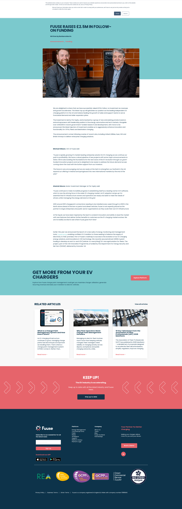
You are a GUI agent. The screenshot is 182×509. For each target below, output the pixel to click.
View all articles (141, 304)
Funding (69, 42)
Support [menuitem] (74, 438)
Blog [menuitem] (96, 433)
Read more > (42, 355)
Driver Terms (65, 493)
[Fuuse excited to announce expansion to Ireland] (51, 334)
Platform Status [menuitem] (77, 440)
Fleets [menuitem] (74, 435)
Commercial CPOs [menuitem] (78, 431)
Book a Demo (129, 445)
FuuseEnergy (62, 234)
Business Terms (52, 493)
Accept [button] (117, 13)
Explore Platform (140, 278)
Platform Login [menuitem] (76, 442)
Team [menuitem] (97, 431)
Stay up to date (91, 397)
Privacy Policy (40, 493)
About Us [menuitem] (97, 430)
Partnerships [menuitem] (99, 436)
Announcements (57, 42)
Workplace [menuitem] (75, 436)
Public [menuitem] (74, 433)
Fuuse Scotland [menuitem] (100, 435)
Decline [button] (125, 13)
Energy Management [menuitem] (79, 430)
